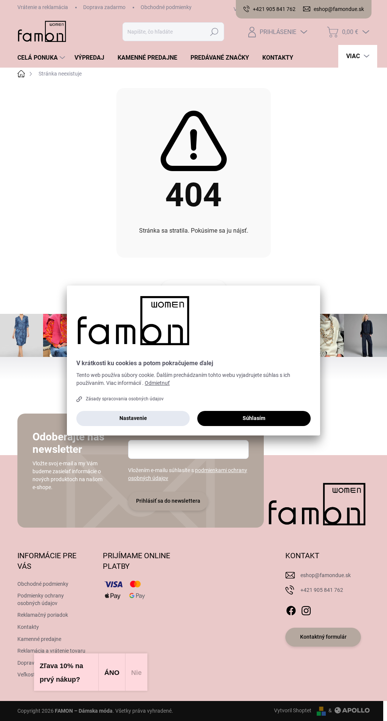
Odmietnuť (157, 383)
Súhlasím (254, 418)
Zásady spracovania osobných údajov (125, 398)
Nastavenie (133, 418)
